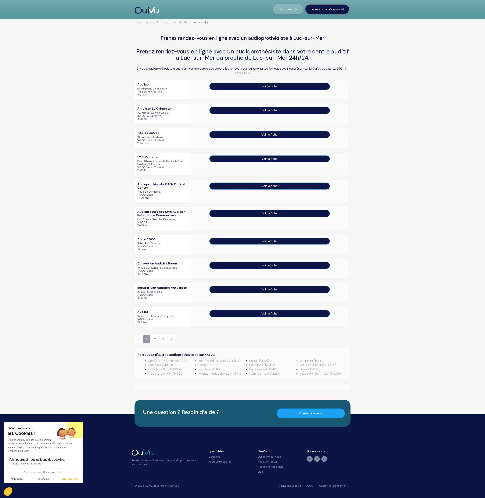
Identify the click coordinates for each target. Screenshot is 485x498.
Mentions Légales (290, 485)
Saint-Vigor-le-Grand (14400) (219, 361)
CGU (310, 485)
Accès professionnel (270, 466)
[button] (8, 491)
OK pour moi (70, 478)
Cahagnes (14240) (262, 365)
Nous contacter (267, 461)
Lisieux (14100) (259, 361)
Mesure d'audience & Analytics (26, 463)
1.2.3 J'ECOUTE (148, 133)
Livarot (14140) (310, 369)
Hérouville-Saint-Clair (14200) (320, 374)
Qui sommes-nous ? (270, 456)
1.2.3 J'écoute (147, 157)
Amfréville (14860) (312, 361)
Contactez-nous (310, 413)
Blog (260, 471)
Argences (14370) (160, 365)
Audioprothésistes (219, 461)
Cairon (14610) (208, 365)
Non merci (17, 478)
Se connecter (288, 9)
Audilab (143, 84)
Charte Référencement (333, 485)
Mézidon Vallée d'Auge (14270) (220, 374)
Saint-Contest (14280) (265, 374)
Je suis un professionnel (327, 9)
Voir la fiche (269, 86)
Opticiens (214, 456)
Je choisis (43, 478)
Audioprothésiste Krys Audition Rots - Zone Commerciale (161, 213)
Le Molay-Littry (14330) (164, 369)
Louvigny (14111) (209, 369)
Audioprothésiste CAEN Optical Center (161, 186)
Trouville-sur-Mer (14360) (166, 374)
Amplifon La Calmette (154, 109)
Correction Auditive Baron (157, 263)
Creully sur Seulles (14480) (318, 365)
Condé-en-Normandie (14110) (168, 361)
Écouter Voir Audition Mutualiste (162, 288)
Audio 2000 (146, 239)
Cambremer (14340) (263, 369)
